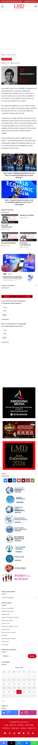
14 (24, 684)
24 (4, 692)
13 (19, 684)
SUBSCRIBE (15, 728)
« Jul (2, 701)
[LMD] (19, 6)
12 (14, 684)
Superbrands (5, 614)
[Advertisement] (19, 34)
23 (34, 688)
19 (14, 688)
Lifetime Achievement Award (10, 617)
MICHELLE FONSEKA (27, 215)
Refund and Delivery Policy (9, 626)
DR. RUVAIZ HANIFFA (8, 243)
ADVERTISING (29, 725)
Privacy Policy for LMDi (8, 632)
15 (29, 684)
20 (19, 688)
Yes (5, 307)
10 (4, 684)
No (5, 311)
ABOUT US (13, 725)
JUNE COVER (11, 55)
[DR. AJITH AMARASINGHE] (9, 218)
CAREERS (23, 728)
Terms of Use (5, 623)
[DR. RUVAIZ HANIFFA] (9, 236)
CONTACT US (31, 728)
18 (9, 688)
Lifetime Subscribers (7, 611)
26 (14, 692)
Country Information (7, 608)
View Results (5, 319)
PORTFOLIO (6, 728)
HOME (6, 725)
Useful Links (5, 641)
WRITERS (20, 725)
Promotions (4, 644)
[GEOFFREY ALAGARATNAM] (28, 236)
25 (9, 692)
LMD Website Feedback (8, 638)
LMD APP (4, 635)
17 (4, 688)
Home (4, 55)
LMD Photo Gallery (7, 620)
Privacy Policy (5, 629)
